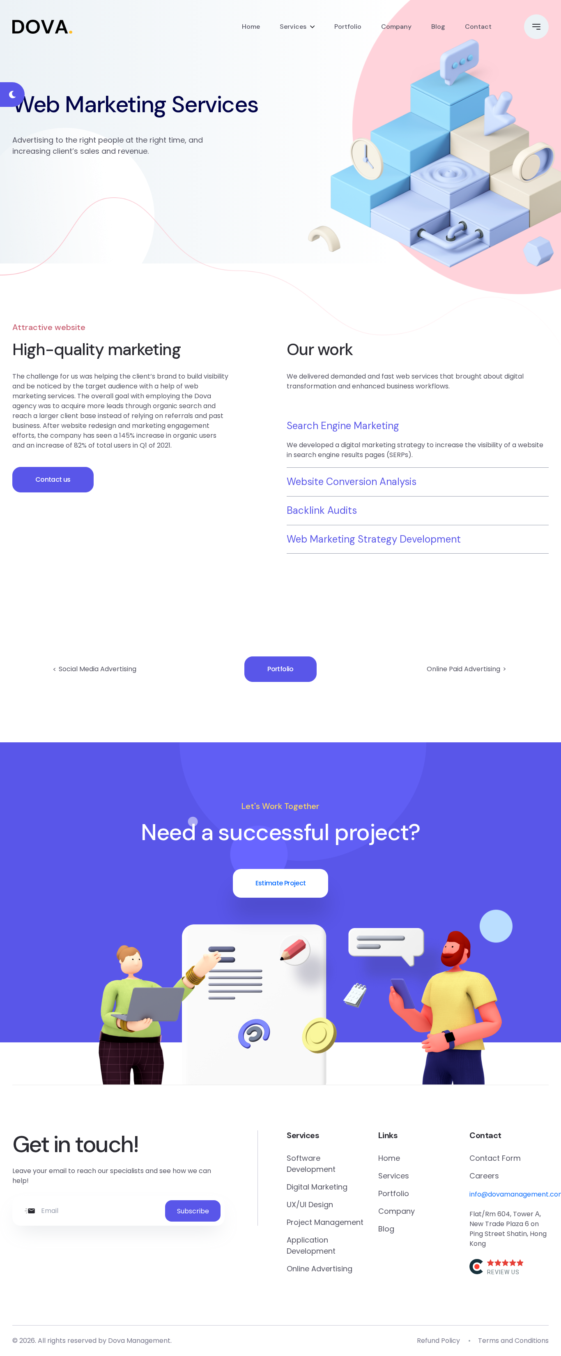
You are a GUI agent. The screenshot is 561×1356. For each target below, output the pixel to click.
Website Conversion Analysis (351, 481)
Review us (503, 1272)
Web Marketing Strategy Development (374, 539)
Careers (484, 1176)
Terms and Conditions (513, 1340)
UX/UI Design (310, 1204)
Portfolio (347, 26)
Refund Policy (438, 1340)
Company (396, 26)
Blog (438, 26)
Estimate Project (280, 883)
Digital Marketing (317, 1187)
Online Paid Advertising (463, 669)
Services (293, 26)
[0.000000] (505, 1262)
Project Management (325, 1222)
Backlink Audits (322, 510)
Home (251, 26)
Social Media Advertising (97, 669)
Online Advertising (319, 1269)
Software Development (311, 1163)
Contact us (53, 479)
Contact (478, 26)
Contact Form (495, 1158)
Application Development (311, 1245)
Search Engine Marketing (343, 425)
